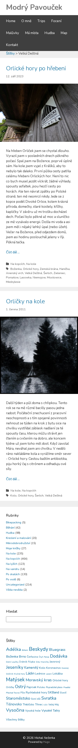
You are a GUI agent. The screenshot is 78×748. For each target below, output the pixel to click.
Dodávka (58, 656)
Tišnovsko (14, 704)
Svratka (48, 698)
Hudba (49, 33)
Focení (56, 21)
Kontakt (12, 45)
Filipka (31, 661)
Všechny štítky (15, 720)
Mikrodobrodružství (18, 543)
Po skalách (13, 574)
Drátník (23, 661)
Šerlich (47, 273)
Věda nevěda (14, 590)
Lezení (49, 674)
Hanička (64, 269)
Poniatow (12, 277)
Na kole (31, 264)
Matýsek (15, 679)
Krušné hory (19, 674)
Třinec (39, 704)
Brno (22, 656)
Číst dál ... (13, 252)
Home (10, 21)
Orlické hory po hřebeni (36, 68)
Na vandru (12, 569)
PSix (22, 692)
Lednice (40, 674)
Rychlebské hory (36, 692)
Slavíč (63, 692)
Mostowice (54, 277)
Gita (38, 661)
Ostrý (20, 687)
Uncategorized (15, 584)
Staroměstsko (18, 698)
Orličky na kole (25, 301)
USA (45, 704)
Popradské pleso (54, 687)
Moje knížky (13, 548)
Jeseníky (14, 667)
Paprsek (31, 687)
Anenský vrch (14, 273)
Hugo (46, 742)
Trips (41, 21)
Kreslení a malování (18, 538)
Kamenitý (31, 667)
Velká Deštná (33, 273)
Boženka (16, 269)
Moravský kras (39, 680)
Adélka (13, 649)
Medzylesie (13, 282)
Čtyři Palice (44, 657)
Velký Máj (53, 704)
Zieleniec (59, 273)
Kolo (13, 495)
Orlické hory (30, 269)
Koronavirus (53, 668)
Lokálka (58, 674)
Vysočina (15, 710)
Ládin (30, 673)
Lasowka (25, 277)
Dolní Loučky (12, 661)
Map (64, 33)
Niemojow (39, 277)
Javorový (55, 662)
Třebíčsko (28, 704)
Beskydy (38, 649)
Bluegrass (57, 649)
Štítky (10, 53)
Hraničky (45, 662)
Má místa (31, 33)
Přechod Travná (13, 692)
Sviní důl (36, 698)
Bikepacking (13, 522)
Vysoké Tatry (50, 710)
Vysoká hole (33, 711)
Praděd (66, 687)
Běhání (10, 528)
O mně (26, 21)
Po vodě (11, 579)
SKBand (53, 692)
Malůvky (12, 33)
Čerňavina (32, 656)
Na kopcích (18, 264)
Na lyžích (11, 564)
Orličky (10, 687)
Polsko (41, 687)
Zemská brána (49, 269)
